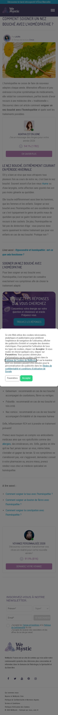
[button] (12, 378)
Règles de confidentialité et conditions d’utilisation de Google (28, 368)
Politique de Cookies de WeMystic (20, 360)
